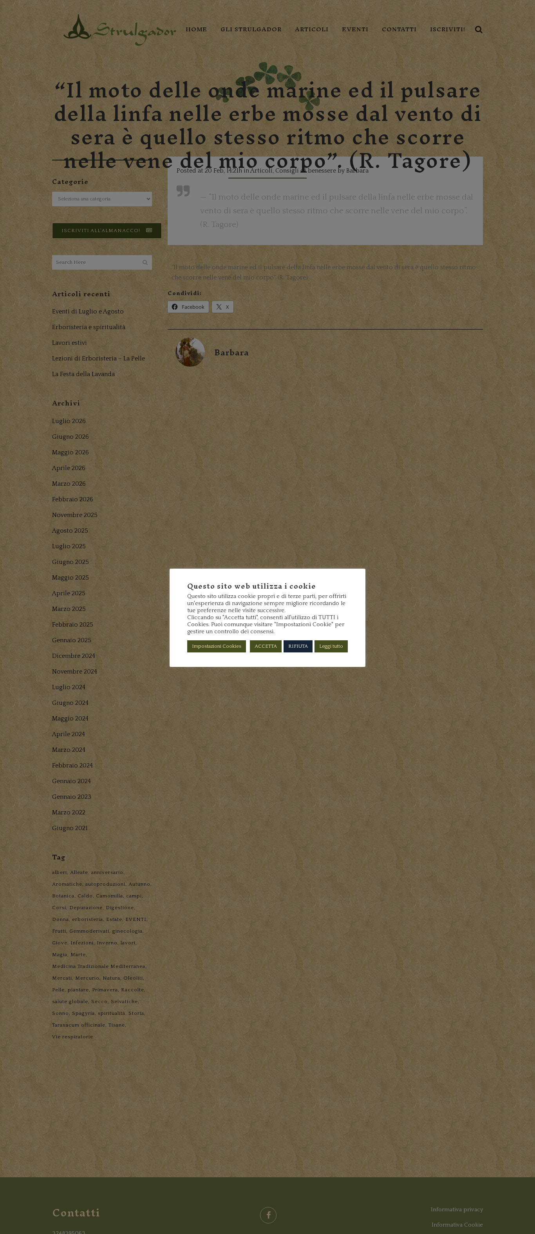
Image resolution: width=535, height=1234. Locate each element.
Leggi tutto (331, 646)
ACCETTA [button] (266, 646)
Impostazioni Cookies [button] (216, 646)
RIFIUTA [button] (298, 646)
